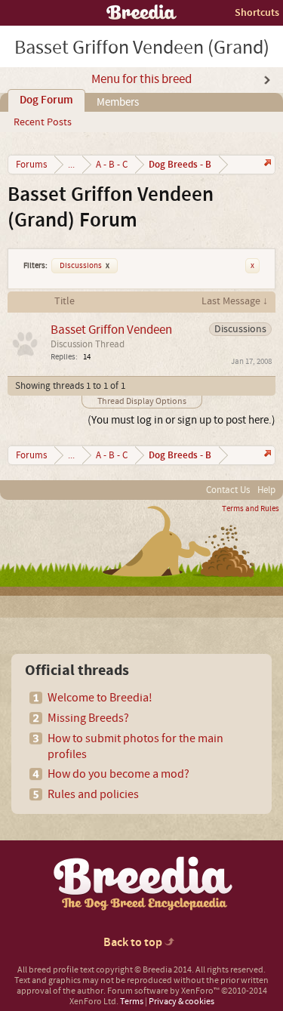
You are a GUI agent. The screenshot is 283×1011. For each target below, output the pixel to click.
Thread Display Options (141, 401)
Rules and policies (93, 794)
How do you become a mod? (118, 773)
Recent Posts (43, 122)
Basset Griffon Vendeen (111, 329)
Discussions (84, 265)
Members (118, 102)
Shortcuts (257, 12)
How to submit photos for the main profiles (135, 746)
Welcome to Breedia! (100, 697)
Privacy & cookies (181, 1001)
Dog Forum (46, 100)
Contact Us (228, 490)
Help (266, 490)
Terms (131, 1001)
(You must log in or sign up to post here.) (181, 420)
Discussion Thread (88, 344)
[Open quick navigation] (266, 164)
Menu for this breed (141, 79)
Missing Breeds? (88, 718)
